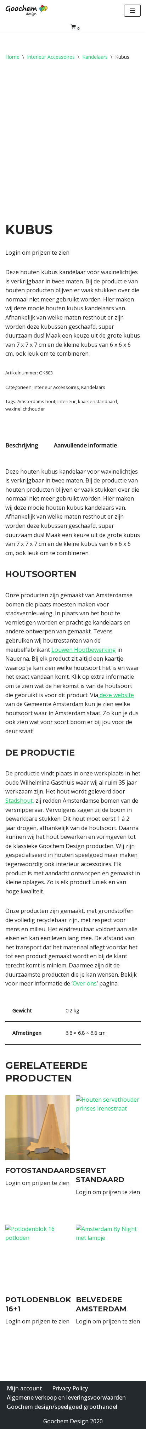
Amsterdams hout (36, 401)
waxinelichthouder (25, 409)
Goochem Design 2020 (73, 1421)
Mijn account (24, 1388)
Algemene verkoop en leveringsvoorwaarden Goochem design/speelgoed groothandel (66, 1402)
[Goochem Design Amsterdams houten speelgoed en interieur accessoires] (26, 10)
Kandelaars (95, 56)
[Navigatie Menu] (132, 11)
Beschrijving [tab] (21, 445)
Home (12, 56)
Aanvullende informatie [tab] (85, 445)
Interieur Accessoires (51, 56)
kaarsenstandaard (97, 401)
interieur (66, 401)
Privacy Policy (70, 1388)
